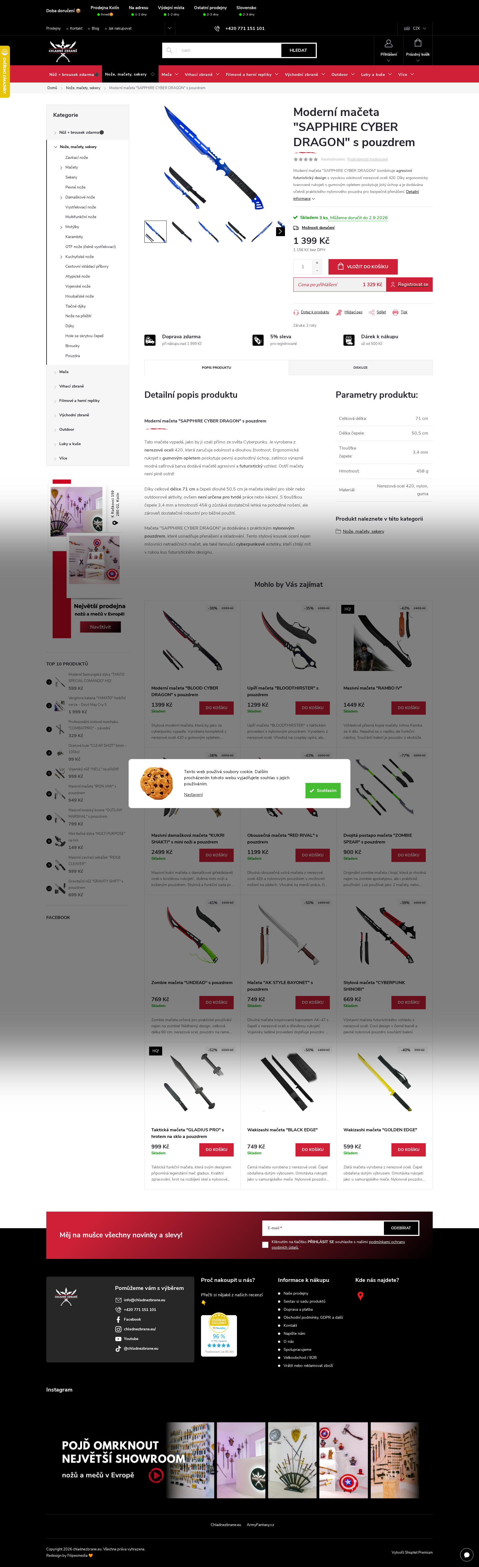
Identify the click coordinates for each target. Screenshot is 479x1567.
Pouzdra (72, 355)
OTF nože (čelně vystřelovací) (90, 246)
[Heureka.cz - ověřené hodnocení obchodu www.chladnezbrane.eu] (219, 1334)
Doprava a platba (298, 1309)
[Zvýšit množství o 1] (317, 263)
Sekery (71, 177)
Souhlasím (327, 790)
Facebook (132, 1319)
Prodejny (53, 28)
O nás (289, 1341)
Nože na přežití (78, 316)
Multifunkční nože (80, 217)
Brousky (72, 345)
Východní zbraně (74, 415)
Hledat (298, 50)
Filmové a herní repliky (79, 400)
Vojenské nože (77, 286)
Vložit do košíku (367, 267)
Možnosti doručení (318, 227)
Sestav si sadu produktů (304, 1301)
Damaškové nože (80, 197)
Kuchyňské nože (79, 256)
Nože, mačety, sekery (78, 146)
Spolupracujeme (297, 1349)
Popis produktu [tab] (216, 367)
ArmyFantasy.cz (260, 1524)
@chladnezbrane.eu (141, 1348)
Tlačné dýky (75, 306)
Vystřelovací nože (80, 207)
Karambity (74, 236)
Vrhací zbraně (71, 386)
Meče (63, 372)
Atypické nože (77, 276)
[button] (192, 721)
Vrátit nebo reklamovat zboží (308, 1366)
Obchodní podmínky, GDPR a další (313, 1317)
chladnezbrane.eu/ (140, 1329)
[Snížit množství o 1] (317, 270)
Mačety (71, 167)
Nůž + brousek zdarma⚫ (81, 132)
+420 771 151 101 (140, 1309)
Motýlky (72, 226)
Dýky (69, 326)
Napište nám (294, 1333)
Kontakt (76, 28)
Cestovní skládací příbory (86, 266)
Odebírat (401, 1228)
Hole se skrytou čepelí (84, 336)
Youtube (131, 1338)
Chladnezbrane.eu (226, 1524)
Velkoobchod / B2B (300, 1358)
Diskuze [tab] (360, 367)
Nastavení (193, 795)
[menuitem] (74, 74)
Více (63, 458)
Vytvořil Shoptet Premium (412, 1552)
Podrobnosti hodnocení (367, 159)
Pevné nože (75, 187)
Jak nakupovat (120, 28)
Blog (95, 28)
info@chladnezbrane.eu (144, 1300)
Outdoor (66, 429)
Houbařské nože (79, 296)
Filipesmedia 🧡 (80, 1555)
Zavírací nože (76, 157)
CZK (416, 28)
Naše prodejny (296, 1293)
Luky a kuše (70, 443)
